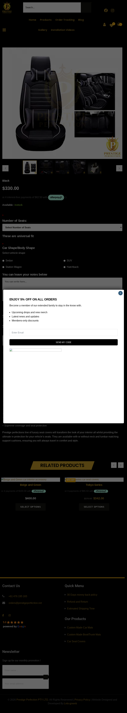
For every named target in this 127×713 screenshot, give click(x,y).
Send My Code (63, 342)
